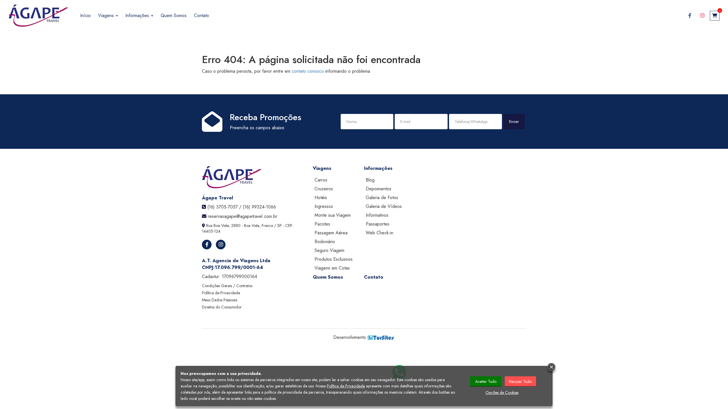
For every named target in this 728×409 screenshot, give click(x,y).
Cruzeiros (324, 188)
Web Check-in (379, 232)
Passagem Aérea (331, 232)
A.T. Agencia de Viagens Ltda (236, 260)
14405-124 (211, 231)
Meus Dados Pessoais (219, 300)
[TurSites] (381, 337)
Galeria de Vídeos (384, 206)
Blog (370, 180)
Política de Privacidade (221, 293)
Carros (321, 180)
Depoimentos (378, 188)
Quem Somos (174, 15)
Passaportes (377, 224)
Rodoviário (325, 241)
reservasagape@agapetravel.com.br (242, 216)
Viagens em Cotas (332, 268)
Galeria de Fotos (382, 197)
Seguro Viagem (329, 250)
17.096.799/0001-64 (239, 267)
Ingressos (324, 206)
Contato (201, 15)
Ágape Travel (217, 197)
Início (85, 15)
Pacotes (322, 224)
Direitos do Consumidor (222, 307)
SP (279, 225)
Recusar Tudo (520, 381)
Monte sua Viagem (333, 215)
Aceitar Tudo (486, 381)
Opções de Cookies (501, 392)
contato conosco (308, 71)
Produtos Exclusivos (334, 259)
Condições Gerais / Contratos (227, 286)
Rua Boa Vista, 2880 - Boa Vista (232, 225)
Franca (267, 225)
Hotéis (321, 197)
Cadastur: (229, 277)
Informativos (377, 215)
